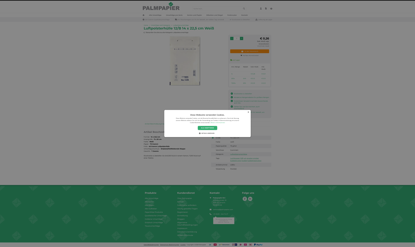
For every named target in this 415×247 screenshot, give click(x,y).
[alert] (207, 123)
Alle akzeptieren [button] (207, 128)
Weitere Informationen (218, 123)
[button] (208, 133)
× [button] (248, 112)
